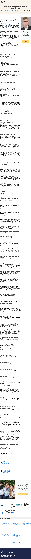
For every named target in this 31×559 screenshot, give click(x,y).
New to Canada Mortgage (6, 470)
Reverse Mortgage (5, 472)
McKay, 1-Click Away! (23, 494)
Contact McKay (25, 41)
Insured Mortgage (5, 469)
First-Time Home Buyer (5, 463)
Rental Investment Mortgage (6, 471)
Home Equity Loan (25, 525)
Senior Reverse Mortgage (16, 537)
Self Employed (4, 473)
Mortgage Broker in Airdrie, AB (12, 10)
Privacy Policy (28, 550)
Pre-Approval (4, 460)
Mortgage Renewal (15, 523)
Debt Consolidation (5, 465)
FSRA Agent (25, 503)
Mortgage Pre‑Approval (5, 523)
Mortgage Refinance (15, 524)
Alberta (5, 10)
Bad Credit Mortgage (5, 534)
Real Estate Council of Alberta (10, 511)
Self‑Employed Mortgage (5, 535)
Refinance (3, 462)
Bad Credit (3, 464)
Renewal (3, 461)
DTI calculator (14, 267)
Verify (11, 507)
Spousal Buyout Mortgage (16, 525)
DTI (2, 258)
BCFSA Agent (11, 504)
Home (2, 10)
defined (9, 25)
